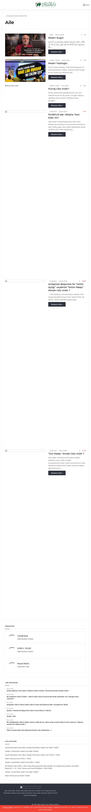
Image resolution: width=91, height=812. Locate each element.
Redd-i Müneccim (11, 758)
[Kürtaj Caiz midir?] (25, 96)
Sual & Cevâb (18, 16)
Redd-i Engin (56, 37)
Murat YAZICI (23, 664)
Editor (51, 35)
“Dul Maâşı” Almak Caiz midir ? (66, 453)
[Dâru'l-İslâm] (45, 5)
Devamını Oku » (57, 52)
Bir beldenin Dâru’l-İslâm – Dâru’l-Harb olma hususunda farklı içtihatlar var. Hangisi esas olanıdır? (38, 766)
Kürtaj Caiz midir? (58, 88)
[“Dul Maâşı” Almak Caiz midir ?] (25, 532)
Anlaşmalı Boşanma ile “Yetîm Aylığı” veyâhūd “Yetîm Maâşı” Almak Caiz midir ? (66, 287)
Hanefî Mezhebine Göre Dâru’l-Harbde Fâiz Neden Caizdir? (25, 747)
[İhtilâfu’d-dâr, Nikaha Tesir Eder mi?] (25, 193)
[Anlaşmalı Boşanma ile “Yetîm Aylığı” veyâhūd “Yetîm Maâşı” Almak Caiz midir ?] (25, 363)
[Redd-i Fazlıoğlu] (25, 70)
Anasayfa (9, 16)
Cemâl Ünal (53, 111)
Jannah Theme (8, 807)
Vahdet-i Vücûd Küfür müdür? (15, 751)
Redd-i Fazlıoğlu (57, 63)
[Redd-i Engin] (25, 45)
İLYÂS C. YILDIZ (54, 60)
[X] (18, 655)
